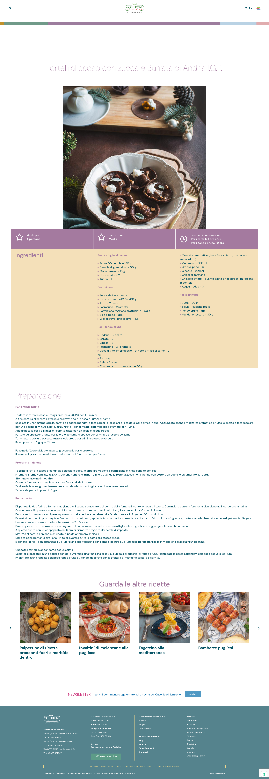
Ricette (143, 744)
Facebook (96, 747)
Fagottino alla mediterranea (152, 650)
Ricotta (190, 740)
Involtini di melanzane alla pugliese (104, 650)
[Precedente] (10, 628)
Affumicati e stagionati (197, 728)
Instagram (107, 747)
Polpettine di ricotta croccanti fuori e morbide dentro (44, 652)
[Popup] (258, 8)
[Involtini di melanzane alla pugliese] (104, 594)
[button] (10, 8)
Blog (141, 740)
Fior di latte (192, 720)
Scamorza (191, 724)
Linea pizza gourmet (196, 756)
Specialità (191, 744)
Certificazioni (145, 728)
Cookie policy (62, 773)
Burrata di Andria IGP (149, 736)
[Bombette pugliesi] (223, 594)
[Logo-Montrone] (134, 8)
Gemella (190, 748)
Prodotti (191, 716)
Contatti (143, 752)
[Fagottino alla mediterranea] (164, 594)
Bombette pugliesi (215, 648)
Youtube (117, 747)
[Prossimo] (258, 628)
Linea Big (191, 752)
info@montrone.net (101, 728)
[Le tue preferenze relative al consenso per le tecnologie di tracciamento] (264, 774)
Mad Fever (221, 773)
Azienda (142, 720)
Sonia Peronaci (146, 748)
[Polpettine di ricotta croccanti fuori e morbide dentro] (45, 594)
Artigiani (142, 724)
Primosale (191, 736)
